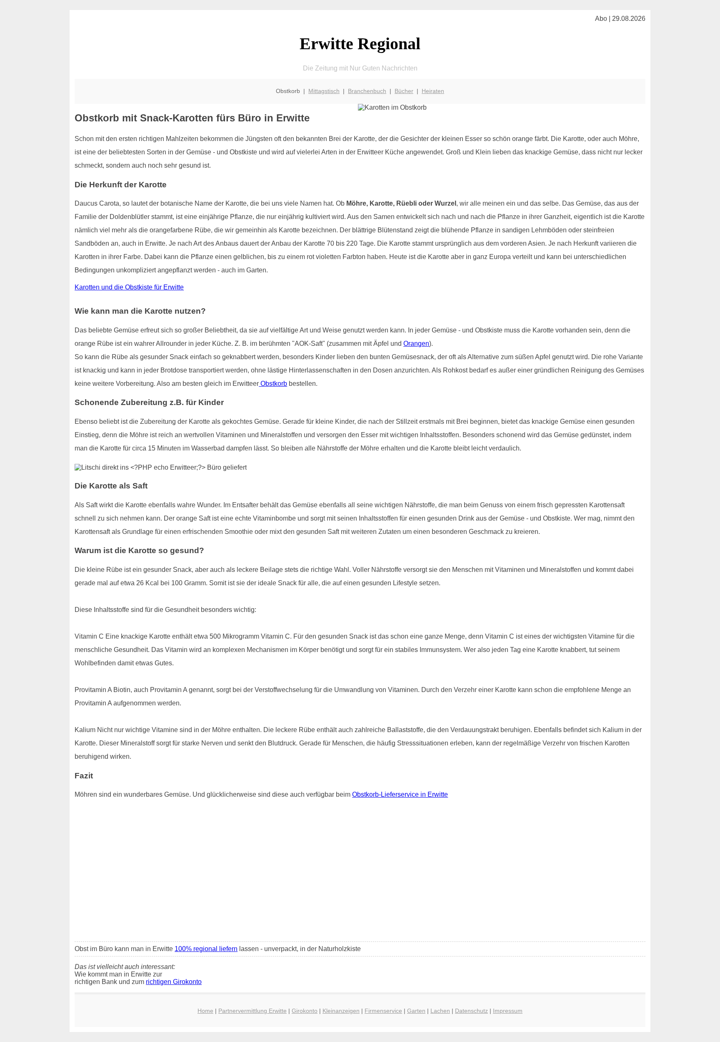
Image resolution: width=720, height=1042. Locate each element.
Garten (416, 1010)
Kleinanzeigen (341, 1010)
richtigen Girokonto (174, 981)
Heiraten (433, 91)
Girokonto (305, 1010)
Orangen (416, 343)
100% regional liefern (206, 948)
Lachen (440, 1010)
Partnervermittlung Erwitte (252, 1010)
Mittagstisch (324, 91)
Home (205, 1010)
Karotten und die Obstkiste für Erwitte (129, 287)
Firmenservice (383, 1010)
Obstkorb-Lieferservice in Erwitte (400, 794)
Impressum (507, 1010)
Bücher (404, 91)
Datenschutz (471, 1010)
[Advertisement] (360, 873)
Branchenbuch (367, 91)
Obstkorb (273, 383)
